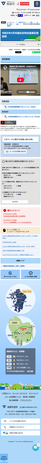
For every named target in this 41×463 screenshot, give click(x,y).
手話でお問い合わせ (16, 433)
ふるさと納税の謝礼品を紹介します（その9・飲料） (18, 246)
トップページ (10, 22)
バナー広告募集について (13, 397)
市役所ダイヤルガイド (16, 427)
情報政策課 (7, 144)
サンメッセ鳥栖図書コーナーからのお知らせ (17, 222)
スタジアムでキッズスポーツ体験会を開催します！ (18, 254)
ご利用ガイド (6, 393)
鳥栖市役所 (12, 407)
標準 (33, 15)
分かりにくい (8, 188)
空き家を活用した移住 (9, 242)
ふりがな (17, 12)
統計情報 (30, 371)
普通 (19, 175)
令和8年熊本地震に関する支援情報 (14, 216)
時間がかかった (8, 196)
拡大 (38, 15)
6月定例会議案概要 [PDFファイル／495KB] (22, 106)
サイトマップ (33, 393)
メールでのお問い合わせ (17, 151)
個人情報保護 (13, 400)
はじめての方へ (22, 9)
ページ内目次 (20, 44)
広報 (17, 24)
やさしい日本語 (27, 12)
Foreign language (35, 9)
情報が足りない (8, 177)
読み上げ (37, 12)
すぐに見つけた (8, 194)
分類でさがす (22, 22)
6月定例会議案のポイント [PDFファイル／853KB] (24, 116)
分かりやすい (8, 186)
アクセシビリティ (26, 400)
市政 (31, 22)
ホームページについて (19, 393)
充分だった (7, 175)
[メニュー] (37, 4)
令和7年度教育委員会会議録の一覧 (13, 250)
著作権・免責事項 (29, 397)
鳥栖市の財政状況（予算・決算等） (14, 266)
